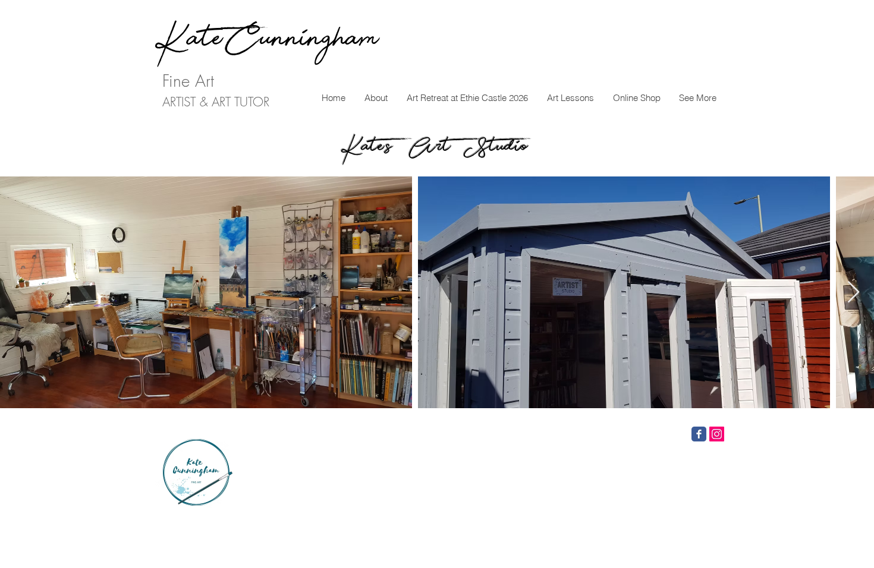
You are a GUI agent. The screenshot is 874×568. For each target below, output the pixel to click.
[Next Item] (853, 292)
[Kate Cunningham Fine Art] (698, 434)
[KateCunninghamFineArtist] (716, 434)
